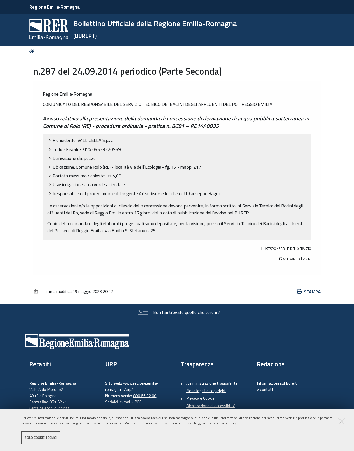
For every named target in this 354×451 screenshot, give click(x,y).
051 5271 (58, 402)
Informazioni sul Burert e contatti (277, 386)
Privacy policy (226, 423)
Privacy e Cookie (200, 398)
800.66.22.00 (145, 395)
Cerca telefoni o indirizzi (49, 408)
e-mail (125, 402)
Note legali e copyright (206, 391)
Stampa (312, 291)
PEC (137, 402)
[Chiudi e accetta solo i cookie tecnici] (341, 421)
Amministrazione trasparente (212, 383)
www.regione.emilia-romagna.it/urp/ (132, 386)
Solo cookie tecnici (41, 437)
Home (32, 51)
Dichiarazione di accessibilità (210, 406)
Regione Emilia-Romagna (54, 6)
